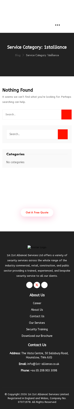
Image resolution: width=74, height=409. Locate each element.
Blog (18, 55)
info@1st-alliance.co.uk (41, 4)
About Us (37, 309)
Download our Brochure (37, 336)
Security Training (37, 329)
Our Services (37, 323)
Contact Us (37, 316)
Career (37, 303)
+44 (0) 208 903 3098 (39, 11)
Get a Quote (39, 18)
